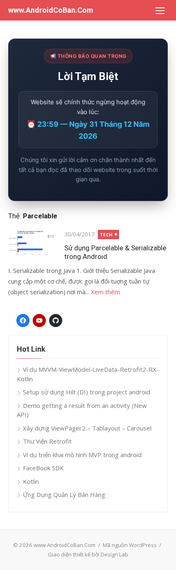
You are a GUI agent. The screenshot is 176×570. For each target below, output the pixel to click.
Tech (106, 234)
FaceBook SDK (43, 468)
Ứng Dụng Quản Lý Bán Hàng (64, 494)
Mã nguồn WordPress (130, 545)
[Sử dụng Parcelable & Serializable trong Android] (32, 242)
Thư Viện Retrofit (47, 441)
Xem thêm (105, 292)
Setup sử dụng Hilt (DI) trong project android (86, 392)
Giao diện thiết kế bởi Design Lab (88, 554)
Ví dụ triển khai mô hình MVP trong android (82, 455)
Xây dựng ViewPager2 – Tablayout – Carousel (87, 428)
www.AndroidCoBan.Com (50, 10)
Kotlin (31, 481)
